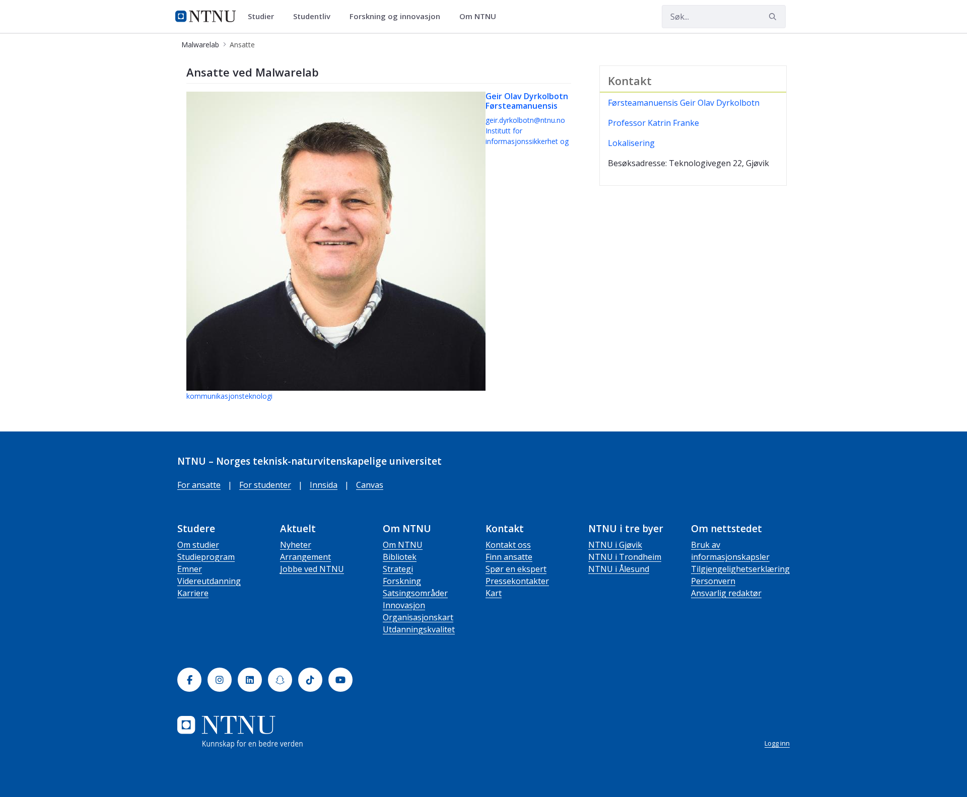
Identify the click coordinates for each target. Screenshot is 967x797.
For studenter (265, 484)
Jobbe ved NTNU (312, 568)
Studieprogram (206, 556)
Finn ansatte (509, 556)
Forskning (402, 581)
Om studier (198, 544)
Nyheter (295, 544)
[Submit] (774, 17)
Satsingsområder (415, 593)
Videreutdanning (209, 581)
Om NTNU (403, 544)
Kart (494, 593)
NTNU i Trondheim (624, 556)
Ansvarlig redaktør (726, 593)
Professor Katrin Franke (653, 122)
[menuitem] (264, 17)
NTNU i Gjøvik (615, 544)
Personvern (713, 581)
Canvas (369, 484)
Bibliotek (400, 556)
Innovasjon (404, 605)
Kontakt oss (508, 544)
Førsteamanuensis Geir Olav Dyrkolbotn (683, 102)
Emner (189, 568)
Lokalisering (631, 143)
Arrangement (305, 556)
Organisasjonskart (418, 617)
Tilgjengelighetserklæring (740, 568)
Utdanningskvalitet (419, 629)
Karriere (193, 593)
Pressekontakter (517, 581)
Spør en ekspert (516, 568)
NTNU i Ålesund (618, 568)
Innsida (323, 484)
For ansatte (199, 484)
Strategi (398, 568)
